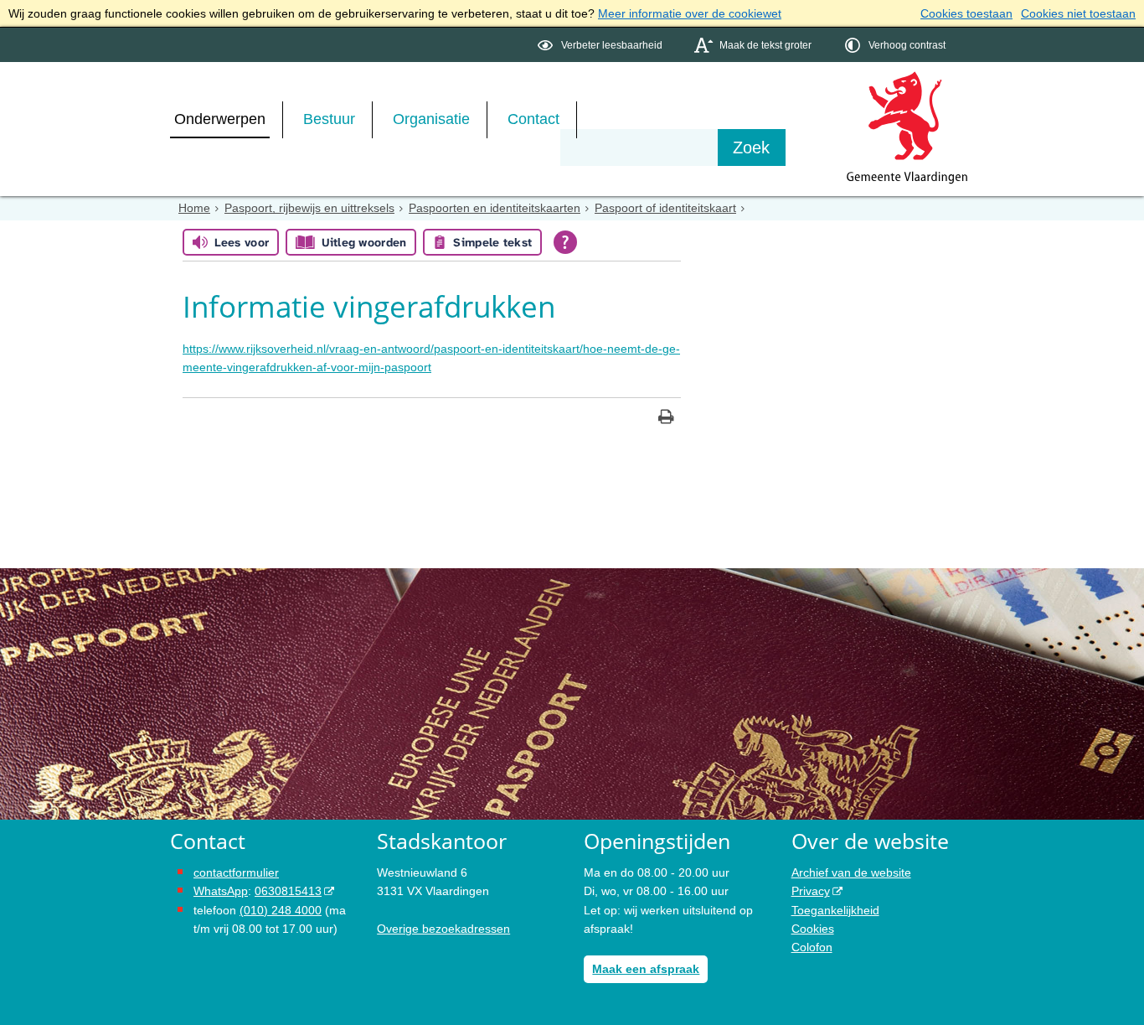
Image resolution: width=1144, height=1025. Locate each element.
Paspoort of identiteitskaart (665, 208)
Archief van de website (851, 872)
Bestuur (329, 119)
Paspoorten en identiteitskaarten (494, 208)
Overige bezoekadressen (443, 928)
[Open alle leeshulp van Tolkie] (565, 242)
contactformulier (236, 872)
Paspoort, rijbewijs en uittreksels (309, 208)
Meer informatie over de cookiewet (689, 13)
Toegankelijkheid (835, 910)
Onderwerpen (219, 119)
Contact (533, 119)
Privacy (810, 891)
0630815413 (288, 891)
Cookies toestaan (966, 13)
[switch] (602, 45)
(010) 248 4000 (281, 910)
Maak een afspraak (645, 969)
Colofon (811, 947)
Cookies (812, 928)
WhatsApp (220, 891)
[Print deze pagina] (666, 418)
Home (194, 208)
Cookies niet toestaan (1078, 13)
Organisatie (431, 119)
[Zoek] (752, 147)
